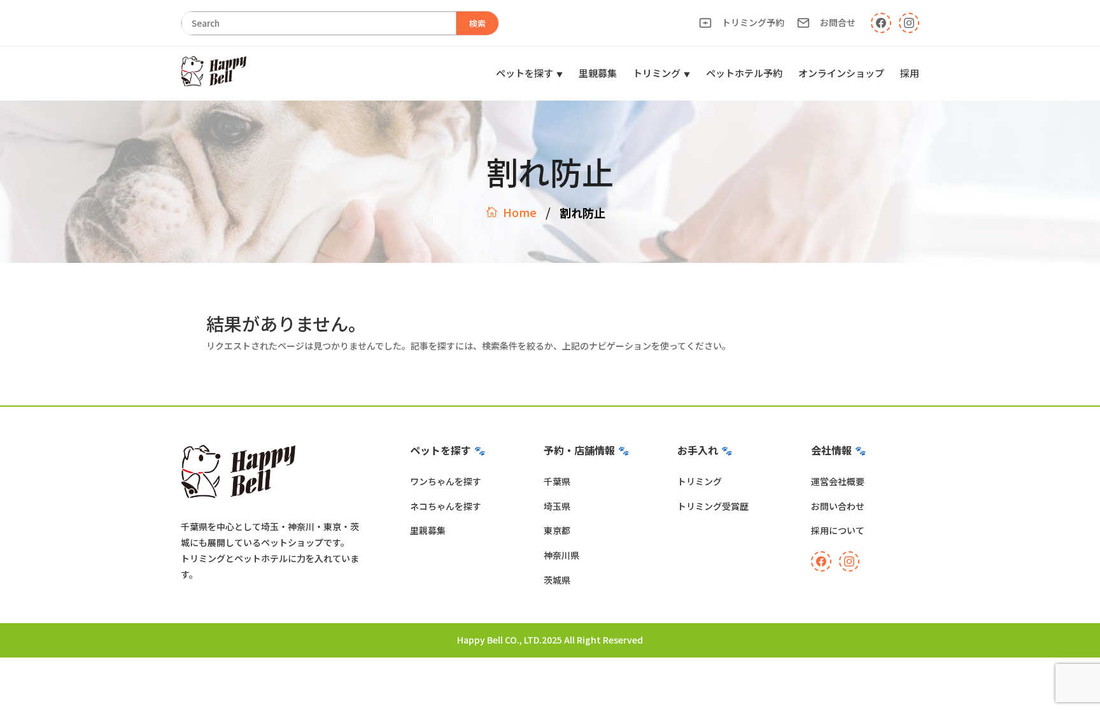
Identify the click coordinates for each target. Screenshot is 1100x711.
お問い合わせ (837, 506)
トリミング (656, 73)
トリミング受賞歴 (713, 506)
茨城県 (557, 580)
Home (520, 212)
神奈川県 (561, 555)
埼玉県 (557, 506)
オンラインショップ (841, 73)
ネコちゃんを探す (445, 506)
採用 (909, 73)
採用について (837, 530)
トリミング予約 (753, 22)
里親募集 (598, 73)
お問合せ (838, 22)
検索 (477, 23)
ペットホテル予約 (744, 73)
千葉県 (557, 481)
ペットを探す (524, 73)
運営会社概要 (837, 481)
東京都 (557, 530)
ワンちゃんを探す (445, 481)
